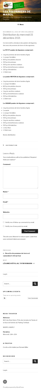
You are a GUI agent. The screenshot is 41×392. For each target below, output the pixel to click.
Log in (5, 274)
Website (6, 212)
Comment (7, 164)
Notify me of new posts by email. (16, 226)
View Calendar (32, 298)
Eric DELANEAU (27, 32)
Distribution (11, 145)
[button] (4, 298)
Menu (22, 24)
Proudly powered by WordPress (13, 387)
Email (5, 202)
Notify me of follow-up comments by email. (19, 222)
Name (5, 192)
